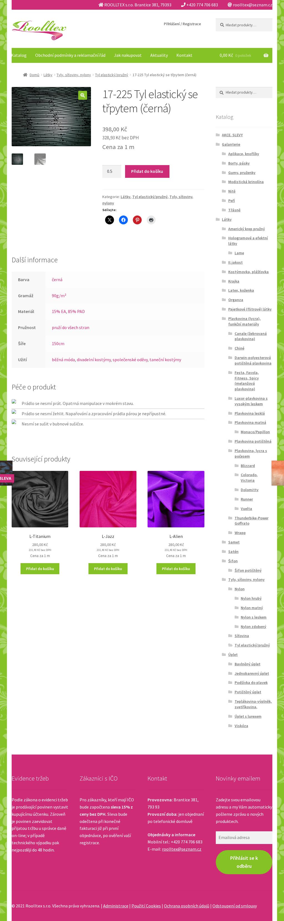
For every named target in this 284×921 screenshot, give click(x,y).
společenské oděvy (130, 359)
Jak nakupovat (128, 55)
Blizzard (248, 465)
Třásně (234, 209)
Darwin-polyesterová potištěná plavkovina (253, 360)
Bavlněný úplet (247, 663)
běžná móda (63, 359)
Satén (233, 551)
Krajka (233, 281)
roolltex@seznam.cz (181, 849)
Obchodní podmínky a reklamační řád (70, 55)
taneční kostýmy (165, 359)
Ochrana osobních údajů (186, 906)
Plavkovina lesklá (250, 413)
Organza (235, 299)
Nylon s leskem (254, 617)
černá (57, 279)
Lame (239, 252)
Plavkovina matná (250, 422)
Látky (48, 74)
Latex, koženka (241, 290)
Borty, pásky (239, 163)
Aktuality (159, 55)
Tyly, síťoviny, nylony (74, 74)
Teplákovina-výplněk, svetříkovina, (253, 704)
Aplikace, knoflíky (243, 153)
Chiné (239, 348)
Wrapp (240, 532)
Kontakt (184, 55)
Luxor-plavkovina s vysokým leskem (251, 401)
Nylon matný (252, 607)
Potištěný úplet (248, 691)
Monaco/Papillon (255, 431)
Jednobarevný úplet (252, 673)
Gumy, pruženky (241, 172)
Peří (231, 200)
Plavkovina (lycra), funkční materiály (244, 321)
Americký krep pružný (246, 228)
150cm (58, 343)
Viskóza (241, 725)
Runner (247, 499)
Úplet (233, 654)
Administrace (115, 906)
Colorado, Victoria (249, 477)
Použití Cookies (146, 906)
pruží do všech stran (70, 327)
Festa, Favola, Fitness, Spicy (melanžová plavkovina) (247, 380)
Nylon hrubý (251, 598)
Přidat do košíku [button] (40, 568)
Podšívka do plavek (251, 682)
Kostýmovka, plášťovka (248, 271)
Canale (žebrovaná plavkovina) (251, 336)
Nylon (240, 588)
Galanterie (231, 144)
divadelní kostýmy (94, 359)
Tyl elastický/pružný (111, 74)
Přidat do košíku (147, 171)
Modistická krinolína (246, 181)
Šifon (233, 560)
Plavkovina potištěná (253, 441)
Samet (234, 542)
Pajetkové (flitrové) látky (250, 309)
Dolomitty (249, 489)
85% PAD (76, 311)
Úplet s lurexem (248, 716)
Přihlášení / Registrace (182, 23)
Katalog (19, 55)
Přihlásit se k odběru (244, 862)
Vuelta (246, 508)
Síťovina (242, 635)
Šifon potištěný (248, 570)
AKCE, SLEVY (232, 134)
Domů (34, 74)
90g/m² (59, 295)
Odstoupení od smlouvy (234, 906)
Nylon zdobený (253, 626)
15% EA (59, 311)
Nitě (231, 191)
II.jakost (235, 262)
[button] (82, 95)
